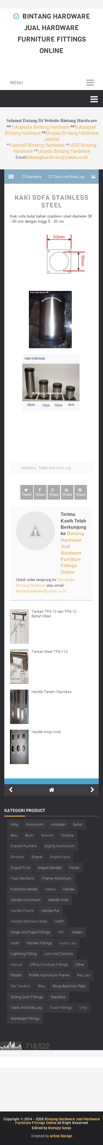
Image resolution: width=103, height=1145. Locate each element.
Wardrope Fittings (25, 1018)
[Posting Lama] (92, 790)
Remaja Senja (59, 1128)
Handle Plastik (22, 910)
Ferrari (74, 867)
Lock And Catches (58, 953)
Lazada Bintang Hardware (64, 151)
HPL (61, 932)
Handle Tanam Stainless (51, 691)
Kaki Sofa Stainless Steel (52, 202)
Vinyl (83, 1007)
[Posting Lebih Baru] (10, 790)
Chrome (67, 835)
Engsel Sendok (50, 867)
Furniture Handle (24, 889)
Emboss (17, 856)
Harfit (59, 921)
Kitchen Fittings (39, 943)
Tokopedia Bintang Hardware (40, 127)
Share (40, 494)
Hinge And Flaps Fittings (30, 932)
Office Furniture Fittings (49, 964)
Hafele (50, 889)
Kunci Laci (68, 943)
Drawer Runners (24, 845)
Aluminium (34, 824)
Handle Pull (50, 910)
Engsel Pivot (20, 867)
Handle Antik (58, 899)
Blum (29, 835)
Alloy (14, 824)
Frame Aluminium (57, 878)
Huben (77, 932)
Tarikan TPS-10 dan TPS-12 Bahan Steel (53, 614)
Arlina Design (61, 1136)
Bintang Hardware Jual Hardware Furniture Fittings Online (72, 552)
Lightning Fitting (24, 953)
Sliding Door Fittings (27, 996)
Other (80, 964)
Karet (15, 943)
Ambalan (58, 824)
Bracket (47, 835)
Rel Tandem (21, 986)
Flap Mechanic (23, 878)
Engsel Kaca (60, 856)
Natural (16, 964)
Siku (41, 986)
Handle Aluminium (26, 899)
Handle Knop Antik (46, 731)
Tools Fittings (60, 1007)
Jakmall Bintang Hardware (37, 145)
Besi (14, 835)
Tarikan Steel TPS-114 (49, 651)
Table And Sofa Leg (55, 468)
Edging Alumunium (59, 845)
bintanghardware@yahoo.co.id (57, 157)
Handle (68, 889)
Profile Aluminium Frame (49, 975)
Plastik (16, 975)
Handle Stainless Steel (29, 921)
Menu (16, 83)
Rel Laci (83, 975)
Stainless (28, 468)
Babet (77, 824)
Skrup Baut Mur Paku (69, 986)
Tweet (26, 494)
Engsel (36, 856)
